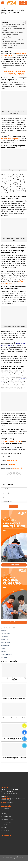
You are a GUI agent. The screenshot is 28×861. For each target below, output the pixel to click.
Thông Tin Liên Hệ (8, 47)
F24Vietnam (11, 464)
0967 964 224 (7, 794)
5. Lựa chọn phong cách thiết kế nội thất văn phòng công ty (13, 40)
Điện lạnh (3, 630)
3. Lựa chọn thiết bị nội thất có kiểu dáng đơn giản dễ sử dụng (13, 33)
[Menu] (2, 2)
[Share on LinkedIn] (19, 473)
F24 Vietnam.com (12, 460)
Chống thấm (4, 636)
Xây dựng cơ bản (5, 642)
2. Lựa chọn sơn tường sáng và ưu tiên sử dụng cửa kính (14, 29)
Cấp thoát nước (5, 633)
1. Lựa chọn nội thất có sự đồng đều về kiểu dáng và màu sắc (13, 25)
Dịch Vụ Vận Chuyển (6, 654)
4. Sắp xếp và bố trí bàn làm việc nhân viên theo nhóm (13, 37)
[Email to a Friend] (14, 473)
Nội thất (3, 8)
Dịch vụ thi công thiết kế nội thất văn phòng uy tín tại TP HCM (13, 44)
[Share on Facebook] (8, 473)
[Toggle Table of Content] (23, 22)
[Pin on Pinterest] (17, 473)
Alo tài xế (6, 830)
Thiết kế (3, 651)
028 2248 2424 (10, 791)
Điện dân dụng (5, 639)
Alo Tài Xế (4, 657)
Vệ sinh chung (5, 645)
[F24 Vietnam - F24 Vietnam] (11, 2)
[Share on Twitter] (11, 473)
